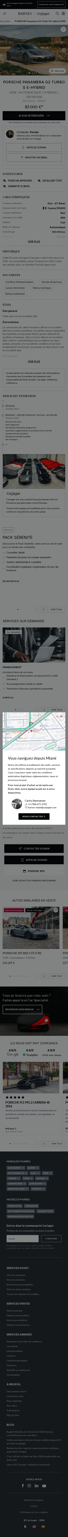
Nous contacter (32, 816)
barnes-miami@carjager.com (42, 807)
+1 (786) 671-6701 (37, 804)
